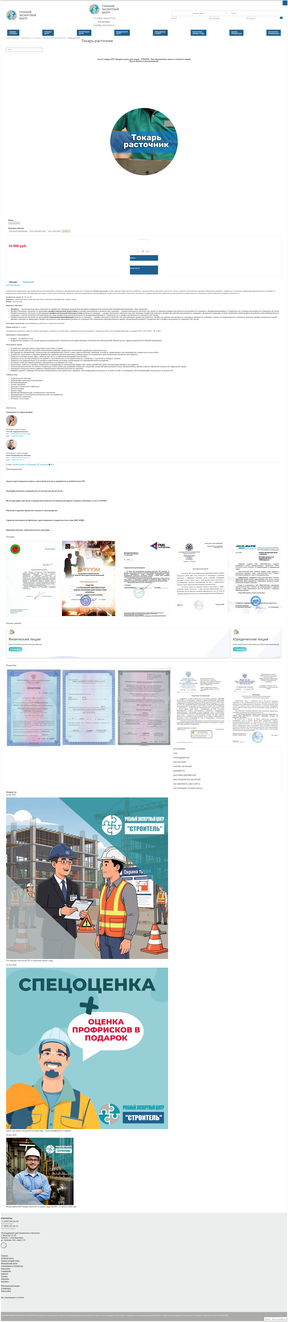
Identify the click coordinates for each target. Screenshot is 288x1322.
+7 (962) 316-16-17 (17, 460)
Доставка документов (184, 775)
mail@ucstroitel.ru (104, 25)
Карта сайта (6, 1291)
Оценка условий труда (10, 1261)
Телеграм (43, 465)
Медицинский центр (9, 1263)
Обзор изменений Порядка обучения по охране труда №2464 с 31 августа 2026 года (41, 1207)
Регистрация (214, 18)
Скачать (15, 649)
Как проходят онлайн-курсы (187, 788)
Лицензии (5, 1279)
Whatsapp (32, 465)
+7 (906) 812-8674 (16, 436)
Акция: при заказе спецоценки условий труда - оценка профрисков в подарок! (38, 1131)
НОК (175, 753)
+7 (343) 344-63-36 (104, 18)
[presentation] (5, 569)
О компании (6, 1271)
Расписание (179, 762)
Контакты (5, 1281)
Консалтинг (5, 1269)
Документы (179, 771)
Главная (4, 1256)
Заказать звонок (198, 13)
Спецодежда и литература (12, 1266)
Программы (179, 749)
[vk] (4, 1245)
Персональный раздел (10, 1286)
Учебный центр (7, 1258)
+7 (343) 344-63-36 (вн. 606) (19, 434)
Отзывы (4, 1276)
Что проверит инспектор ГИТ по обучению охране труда (29, 961)
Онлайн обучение (182, 766)
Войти (174, 18)
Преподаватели (181, 758)
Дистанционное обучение (187, 780)
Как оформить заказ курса (186, 784)
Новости (11, 792)
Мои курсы (251, 18)
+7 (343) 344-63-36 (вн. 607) (19, 457)
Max (52, 465)
